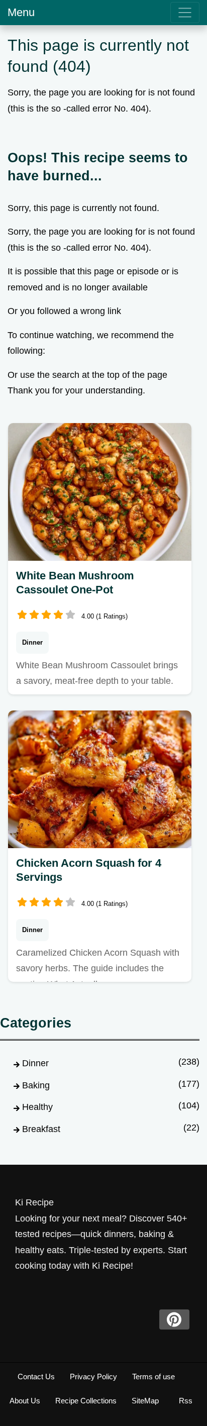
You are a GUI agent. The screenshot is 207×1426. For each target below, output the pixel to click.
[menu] (184, 12)
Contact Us (36, 1376)
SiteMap (145, 1400)
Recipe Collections (86, 1400)
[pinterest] (174, 1319)
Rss (185, 1400)
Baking (36, 1085)
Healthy (37, 1107)
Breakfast (41, 1129)
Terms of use (153, 1376)
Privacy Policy (93, 1376)
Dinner (32, 642)
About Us (25, 1400)
